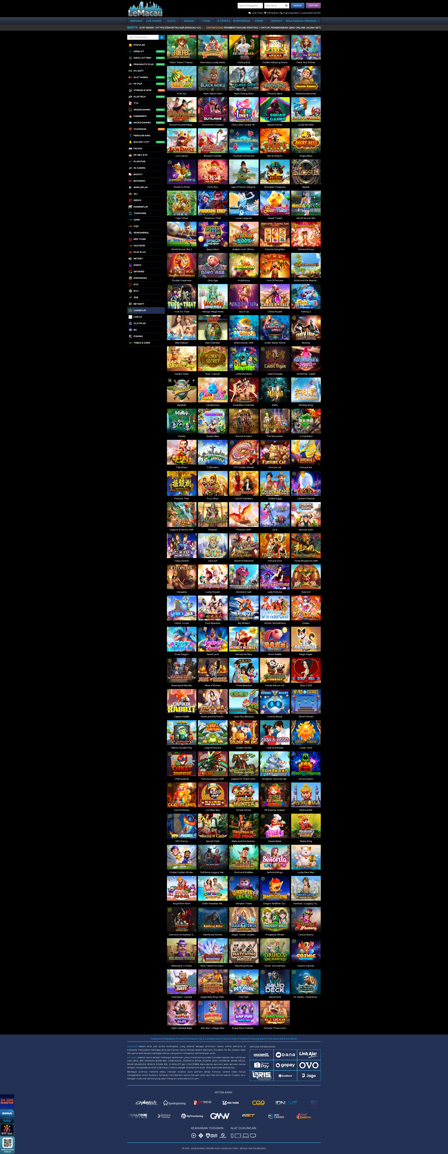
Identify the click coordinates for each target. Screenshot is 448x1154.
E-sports (224, 20)
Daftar (313, 5)
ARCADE (189, 20)
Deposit (276, 20)
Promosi (311, 20)
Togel (206, 20)
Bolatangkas (294, 20)
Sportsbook (241, 20)
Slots (171, 20)
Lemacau (132, 1046)
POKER (259, 20)
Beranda (136, 20)
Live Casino (153, 20)
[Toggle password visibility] (286, 6)
